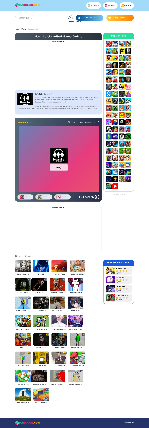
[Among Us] (115, 58)
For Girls (112, 6)
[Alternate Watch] (128, 51)
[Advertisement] (58, 64)
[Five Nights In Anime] (128, 79)
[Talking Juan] (109, 158)
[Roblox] (122, 122)
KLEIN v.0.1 (75, 311)
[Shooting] (128, 129)
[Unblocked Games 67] (122, 172)
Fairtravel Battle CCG (23, 329)
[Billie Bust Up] (128, 65)
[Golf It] (115, 94)
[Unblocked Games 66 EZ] (115, 172)
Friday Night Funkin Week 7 (122, 268)
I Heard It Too (39, 292)
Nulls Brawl (120, 277)
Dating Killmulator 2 (60, 329)
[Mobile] (122, 108)
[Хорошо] (25, 122)
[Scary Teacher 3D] (115, 129)
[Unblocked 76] (109, 172)
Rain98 (41, 274)
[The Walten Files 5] (23, 284)
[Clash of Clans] (115, 72)
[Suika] (122, 151)
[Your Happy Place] (23, 394)
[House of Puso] (75, 284)
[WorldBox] (109, 186)
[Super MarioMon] (77, 358)
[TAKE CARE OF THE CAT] (57, 303)
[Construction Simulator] (122, 72)
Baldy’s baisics (23, 366)
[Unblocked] (128, 165)
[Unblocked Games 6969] (128, 172)
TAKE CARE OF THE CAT (58, 311)
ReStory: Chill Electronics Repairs (78, 274)
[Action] (109, 51)
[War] (122, 179)
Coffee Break (23, 384)
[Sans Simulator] (109, 129)
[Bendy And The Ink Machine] (122, 65)
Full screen (86, 196)
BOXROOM (41, 366)
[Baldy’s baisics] (23, 358)
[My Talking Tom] (128, 115)
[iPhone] (128, 101)
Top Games (90, 18)
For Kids (128, 6)
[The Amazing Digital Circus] (122, 158)
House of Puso (76, 292)
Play (58, 167)
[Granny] (122, 94)
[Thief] (128, 158)
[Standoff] (128, 144)
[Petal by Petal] (59, 266)
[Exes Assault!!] (59, 358)
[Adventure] (115, 51)
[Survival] (128, 151)
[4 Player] (128, 44)
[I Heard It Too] (39, 284)
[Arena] (128, 58)
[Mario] (109, 108)
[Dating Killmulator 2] (59, 321)
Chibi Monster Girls (41, 329)
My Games (120, 18)
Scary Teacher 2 (122, 295)
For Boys (95, 6)
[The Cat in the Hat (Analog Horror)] (41, 339)
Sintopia (23, 347)
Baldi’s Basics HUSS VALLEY (76, 384)
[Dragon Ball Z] (109, 79)
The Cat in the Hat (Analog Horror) (41, 347)
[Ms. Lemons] (122, 115)
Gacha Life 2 (120, 286)
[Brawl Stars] (109, 72)
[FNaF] (109, 87)
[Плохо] (19, 122)
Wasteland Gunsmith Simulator (39, 384)
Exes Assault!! (59, 366)
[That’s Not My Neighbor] (115, 158)
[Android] (122, 58)
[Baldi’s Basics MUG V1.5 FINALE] (23, 303)
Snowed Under (23, 274)
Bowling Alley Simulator (76, 329)
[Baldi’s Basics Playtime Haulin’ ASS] (57, 376)
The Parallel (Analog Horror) (41, 311)
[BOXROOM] (41, 358)
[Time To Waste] (41, 394)
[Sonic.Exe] (109, 144)
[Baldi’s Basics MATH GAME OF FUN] (77, 339)
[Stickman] (109, 151)
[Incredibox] (115, 101)
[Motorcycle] (109, 115)
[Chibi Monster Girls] (41, 321)
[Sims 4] (109, 136)
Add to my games (87, 122)
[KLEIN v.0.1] (75, 303)
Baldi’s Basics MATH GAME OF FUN (78, 347)
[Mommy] (128, 108)
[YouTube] (115, 186)
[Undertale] (115, 179)
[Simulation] (115, 136)
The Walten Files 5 (23, 292)
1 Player (28, 197)
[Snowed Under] (23, 266)
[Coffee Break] (23, 376)
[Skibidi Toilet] (122, 136)
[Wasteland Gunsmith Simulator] (39, 376)
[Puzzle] (109, 122)
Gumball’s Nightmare (58, 292)
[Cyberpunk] (128, 72)
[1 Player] (109, 44)
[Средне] (23, 122)
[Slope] (128, 136)
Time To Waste (41, 402)
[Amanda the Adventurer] (109, 58)
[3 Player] (122, 44)
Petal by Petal (59, 274)
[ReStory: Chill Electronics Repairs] (77, 266)
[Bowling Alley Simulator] (75, 321)
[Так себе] (21, 122)
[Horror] (109, 101)
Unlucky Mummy (59, 347)
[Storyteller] (115, 151)
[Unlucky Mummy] (59, 339)
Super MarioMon (77, 366)
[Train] (122, 165)
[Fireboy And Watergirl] (122, 79)
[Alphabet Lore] (122, 51)
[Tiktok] (109, 165)
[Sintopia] (23, 339)
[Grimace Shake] (128, 94)
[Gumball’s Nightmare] (57, 284)
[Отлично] (27, 122)
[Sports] (122, 144)
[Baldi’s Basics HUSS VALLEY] (75, 376)
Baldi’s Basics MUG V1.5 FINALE (23, 311)
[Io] (122, 101)
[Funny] (122, 87)
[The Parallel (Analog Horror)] (41, 303)
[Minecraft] (115, 108)
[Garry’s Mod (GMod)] (109, 94)
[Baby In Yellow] (115, 65)
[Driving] (115, 79)
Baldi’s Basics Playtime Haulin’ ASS (58, 384)
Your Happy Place (23, 402)
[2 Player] (115, 44)
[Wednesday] (128, 179)
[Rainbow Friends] (115, 122)
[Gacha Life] (128, 87)
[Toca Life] (115, 165)
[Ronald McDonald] (128, 122)
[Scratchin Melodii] (122, 129)
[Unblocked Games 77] (109, 179)
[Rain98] (41, 266)
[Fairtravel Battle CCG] (23, 321)
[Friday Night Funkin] (115, 87)
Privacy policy (128, 423)
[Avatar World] (109, 65)
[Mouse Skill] (115, 115)
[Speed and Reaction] (115, 144)
